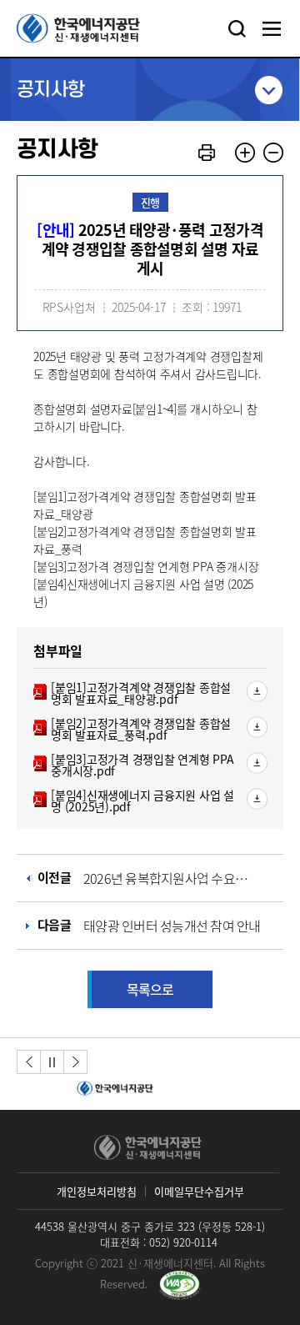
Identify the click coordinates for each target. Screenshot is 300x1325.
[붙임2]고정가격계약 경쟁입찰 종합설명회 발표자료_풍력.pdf (132, 728)
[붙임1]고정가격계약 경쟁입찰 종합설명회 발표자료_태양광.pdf (132, 693)
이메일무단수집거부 (199, 1191)
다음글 (149, 925)
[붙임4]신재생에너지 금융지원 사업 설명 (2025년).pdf (133, 800)
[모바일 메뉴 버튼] (271, 28)
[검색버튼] (237, 28)
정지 (52, 1062)
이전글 (146, 878)
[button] (29, 1062)
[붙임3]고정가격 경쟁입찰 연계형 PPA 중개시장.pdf (133, 764)
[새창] (180, 1285)
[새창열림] (112, 1089)
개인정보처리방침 (97, 1191)
